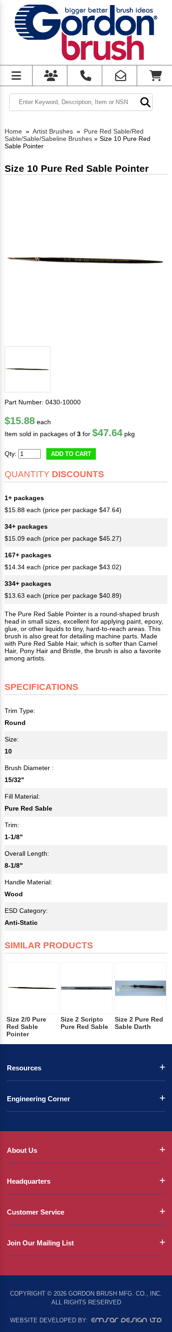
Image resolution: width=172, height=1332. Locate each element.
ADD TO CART (71, 453)
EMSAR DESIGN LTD (126, 1320)
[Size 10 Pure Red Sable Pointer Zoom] (86, 261)
